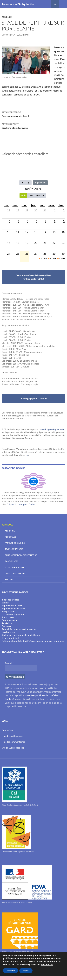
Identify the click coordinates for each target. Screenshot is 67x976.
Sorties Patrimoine (15, 567)
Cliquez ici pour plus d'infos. (21, 504)
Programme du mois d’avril (15, 114)
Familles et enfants (15, 573)
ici (27, 454)
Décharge (6, 626)
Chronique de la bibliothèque (21, 555)
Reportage (10, 537)
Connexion (7, 730)
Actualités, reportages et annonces (19, 629)
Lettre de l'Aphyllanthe (13, 614)
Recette (9, 579)
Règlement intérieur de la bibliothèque (21, 635)
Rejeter (26, 970)
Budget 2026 (8, 611)
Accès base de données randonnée (46, 640)
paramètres (46, 964)
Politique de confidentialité (15, 640)
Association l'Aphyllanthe (18, 4)
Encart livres (8, 617)
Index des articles (10, 599)
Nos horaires (8, 632)
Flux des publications (12, 735)
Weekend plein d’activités (15, 126)
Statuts (5, 602)
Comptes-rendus (10, 620)
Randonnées (11, 561)
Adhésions (7, 623)
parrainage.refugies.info (52, 429)
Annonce (7, 17)
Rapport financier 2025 (13, 608)
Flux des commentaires (13, 741)
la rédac (23, 35)
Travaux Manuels (14, 549)
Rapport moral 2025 (12, 605)
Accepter (10, 970)
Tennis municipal (10, 638)
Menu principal (63, 4)
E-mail (9, 663)
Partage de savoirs (15, 543)
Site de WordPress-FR (13, 747)
